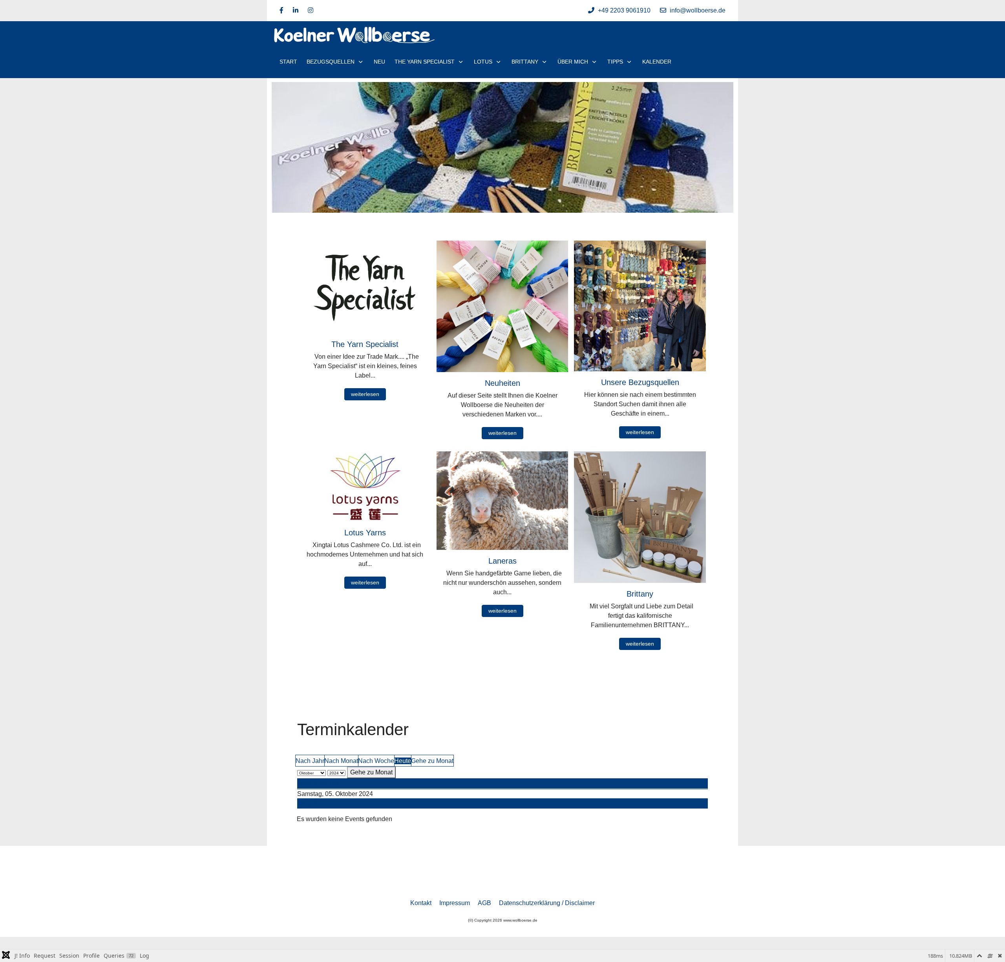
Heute (402, 761)
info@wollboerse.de (697, 10)
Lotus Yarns (365, 532)
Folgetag (310, 803)
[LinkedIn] (295, 10)
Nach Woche (376, 761)
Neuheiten (502, 383)
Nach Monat (341, 761)
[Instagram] (310, 10)
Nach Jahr (310, 761)
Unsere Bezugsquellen (640, 382)
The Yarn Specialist (364, 344)
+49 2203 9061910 (624, 10)
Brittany (640, 594)
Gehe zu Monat (432, 761)
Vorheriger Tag (318, 783)
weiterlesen (365, 394)
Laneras (502, 561)
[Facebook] (281, 10)
